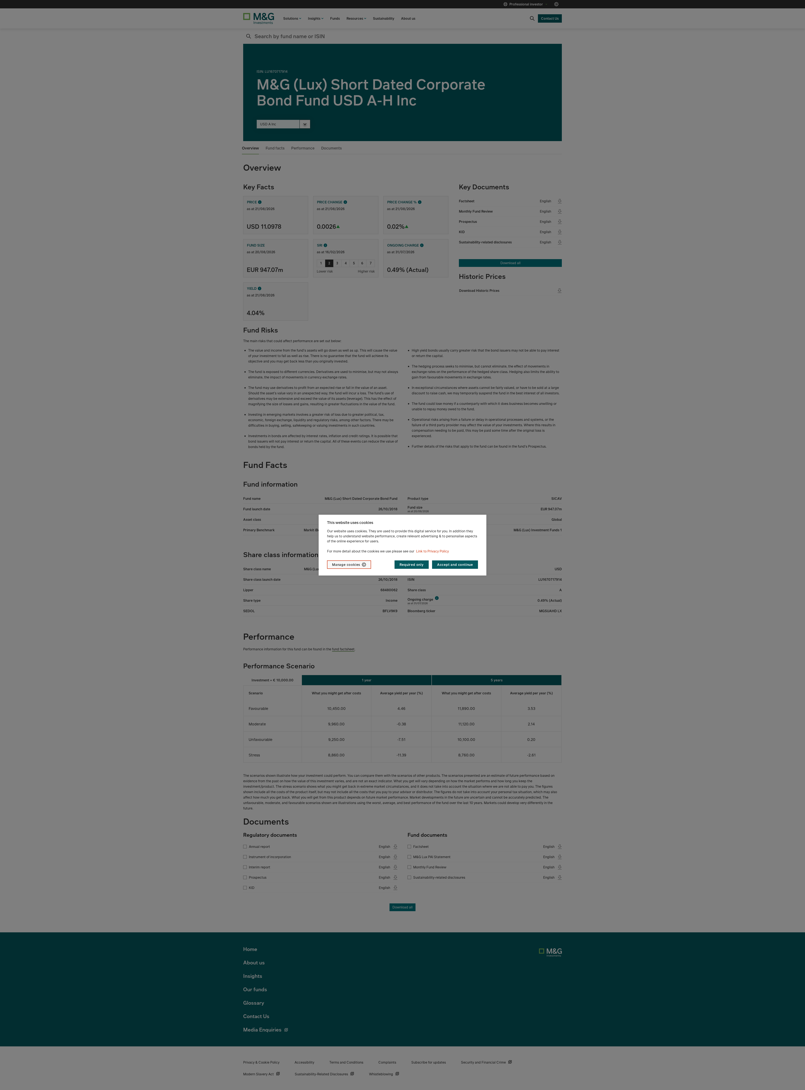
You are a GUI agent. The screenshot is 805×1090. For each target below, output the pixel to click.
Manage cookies (346, 564)
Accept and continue (455, 564)
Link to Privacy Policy (432, 551)
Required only (411, 564)
